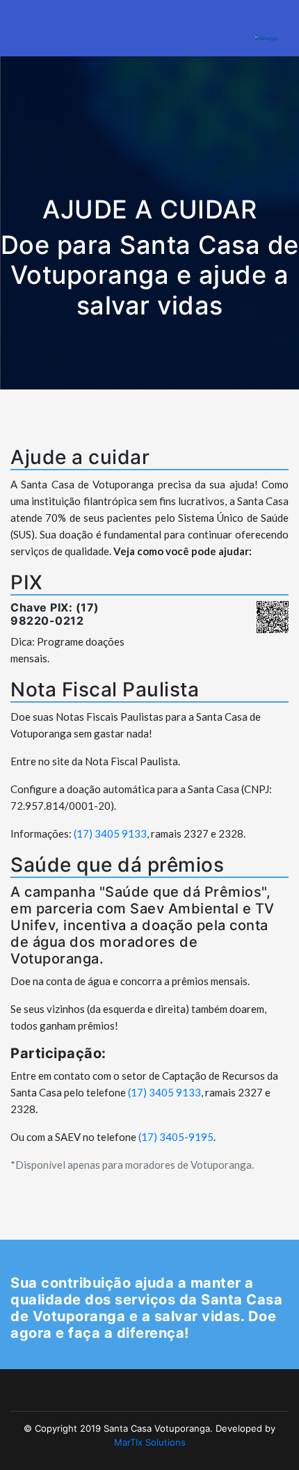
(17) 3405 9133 (110, 833)
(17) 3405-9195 (175, 1137)
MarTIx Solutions (150, 1442)
